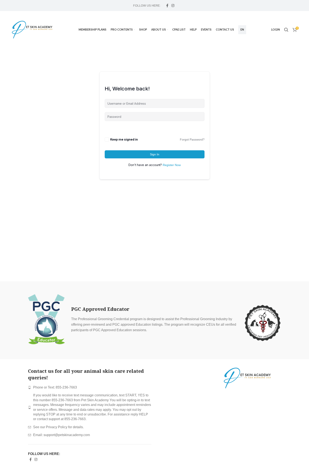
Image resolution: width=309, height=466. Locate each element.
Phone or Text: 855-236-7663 (55, 387)
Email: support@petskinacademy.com (61, 435)
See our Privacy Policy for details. (58, 427)
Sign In (154, 154)
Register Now (172, 165)
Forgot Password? (192, 139)
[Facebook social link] (167, 5)
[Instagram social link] (173, 5)
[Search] (286, 29)
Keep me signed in (124, 139)
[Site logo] (32, 29)
